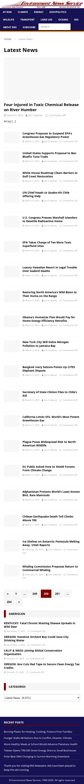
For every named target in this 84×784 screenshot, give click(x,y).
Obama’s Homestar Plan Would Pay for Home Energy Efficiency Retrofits (48, 319)
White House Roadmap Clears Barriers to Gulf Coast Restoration (50, 174)
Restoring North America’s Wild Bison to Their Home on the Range (49, 294)
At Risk (7, 12)
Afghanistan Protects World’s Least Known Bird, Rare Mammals (51, 493)
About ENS (10, 27)
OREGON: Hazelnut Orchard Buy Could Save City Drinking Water (36, 638)
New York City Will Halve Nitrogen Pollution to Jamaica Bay (45, 343)
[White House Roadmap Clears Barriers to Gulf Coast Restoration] (12, 177)
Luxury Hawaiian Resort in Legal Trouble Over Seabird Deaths (49, 269)
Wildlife (8, 19)
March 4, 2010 (32, 200)
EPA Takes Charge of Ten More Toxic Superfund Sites (46, 244)
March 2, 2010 (32, 400)
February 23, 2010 (34, 549)
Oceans (63, 19)
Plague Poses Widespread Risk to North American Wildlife (49, 443)
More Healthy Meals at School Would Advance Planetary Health (41, 744)
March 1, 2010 (32, 524)
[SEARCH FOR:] (54, 26)
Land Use (46, 19)
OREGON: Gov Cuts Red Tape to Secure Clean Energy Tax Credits (42, 666)
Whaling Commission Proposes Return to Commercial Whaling (50, 568)
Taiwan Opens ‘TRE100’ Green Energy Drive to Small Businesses (40, 750)
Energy (38, 12)
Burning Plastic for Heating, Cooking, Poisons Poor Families (38, 731)
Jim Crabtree (35, 115)
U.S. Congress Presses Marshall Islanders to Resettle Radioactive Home (49, 219)
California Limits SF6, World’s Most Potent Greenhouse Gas (50, 418)
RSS (76, 19)
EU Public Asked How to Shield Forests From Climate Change (48, 468)
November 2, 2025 (16, 631)
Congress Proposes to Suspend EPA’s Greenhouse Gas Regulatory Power (47, 135)
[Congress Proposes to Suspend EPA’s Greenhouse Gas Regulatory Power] (12, 137)
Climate (23, 12)
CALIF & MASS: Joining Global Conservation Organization (33, 652)
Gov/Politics (57, 12)
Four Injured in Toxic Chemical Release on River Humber (41, 107)
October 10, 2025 (15, 672)
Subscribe (29, 27)
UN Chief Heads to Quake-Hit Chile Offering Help (45, 194)
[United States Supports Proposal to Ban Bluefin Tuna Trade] (12, 157)
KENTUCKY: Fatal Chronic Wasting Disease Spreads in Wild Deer (39, 624)
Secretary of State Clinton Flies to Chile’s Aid (49, 393)
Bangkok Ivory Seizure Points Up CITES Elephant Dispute (48, 368)
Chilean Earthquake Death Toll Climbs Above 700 (47, 518)
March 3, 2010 (32, 300)
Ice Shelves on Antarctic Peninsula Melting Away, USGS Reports (51, 543)
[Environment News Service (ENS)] (42, 6)
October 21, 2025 (15, 658)
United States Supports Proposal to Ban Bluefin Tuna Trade (49, 154)
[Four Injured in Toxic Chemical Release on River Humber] (42, 78)
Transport (27, 19)
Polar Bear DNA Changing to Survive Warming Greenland (36, 756)
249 (34, 593)
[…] (14, 121)
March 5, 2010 (15, 115)
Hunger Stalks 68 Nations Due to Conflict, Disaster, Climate (38, 738)
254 (9, 602)
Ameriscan (17, 614)
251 (57, 593)
